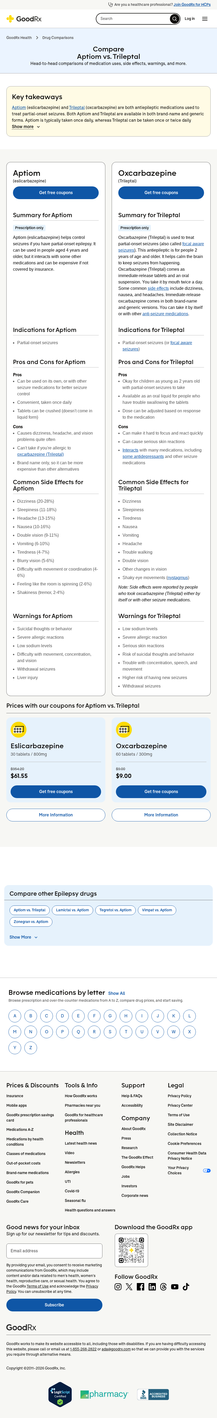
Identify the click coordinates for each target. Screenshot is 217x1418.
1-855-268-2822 (83, 1349)
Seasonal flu (75, 1200)
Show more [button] (23, 126)
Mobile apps (16, 1105)
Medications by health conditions (25, 1142)
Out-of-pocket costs (23, 1163)
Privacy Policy (179, 1095)
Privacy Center (180, 1105)
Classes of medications (26, 1153)
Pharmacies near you (82, 1105)
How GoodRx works (81, 1095)
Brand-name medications (27, 1172)
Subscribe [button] (73, 1306)
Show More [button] (20, 937)
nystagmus (178, 577)
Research (129, 1147)
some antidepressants (143, 456)
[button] (138, 19)
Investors (129, 1186)
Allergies (72, 1172)
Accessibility (132, 1105)
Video (69, 1152)
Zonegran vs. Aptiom (31, 921)
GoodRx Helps (133, 1167)
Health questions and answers (90, 1210)
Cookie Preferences (184, 1143)
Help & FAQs (131, 1095)
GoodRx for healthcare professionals (84, 1118)
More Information (56, 815)
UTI (68, 1181)
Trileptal (77, 107)
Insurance (14, 1095)
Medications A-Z (20, 1129)
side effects (158, 288)
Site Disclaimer (180, 1124)
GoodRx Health (19, 37)
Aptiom (19, 107)
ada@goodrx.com (116, 1349)
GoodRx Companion (23, 1191)
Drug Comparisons (58, 37)
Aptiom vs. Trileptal (30, 910)
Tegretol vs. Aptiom (116, 910)
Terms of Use (179, 1115)
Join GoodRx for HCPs (192, 4)
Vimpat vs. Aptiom (157, 910)
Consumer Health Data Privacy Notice (187, 1156)
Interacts (130, 450)
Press (126, 1138)
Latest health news (81, 1143)
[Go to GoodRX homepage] (24, 19)
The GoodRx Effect (137, 1157)
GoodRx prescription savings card (30, 1118)
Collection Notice (182, 1134)
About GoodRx (133, 1128)
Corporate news (134, 1195)
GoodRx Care (17, 1201)
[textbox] (54, 1251)
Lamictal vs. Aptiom (72, 910)
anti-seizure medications (165, 314)
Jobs (125, 1176)
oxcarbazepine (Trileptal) (40, 454)
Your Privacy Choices (178, 1170)
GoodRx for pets (19, 1182)
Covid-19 (72, 1191)
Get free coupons (56, 192)
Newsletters (75, 1162)
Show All (116, 993)
